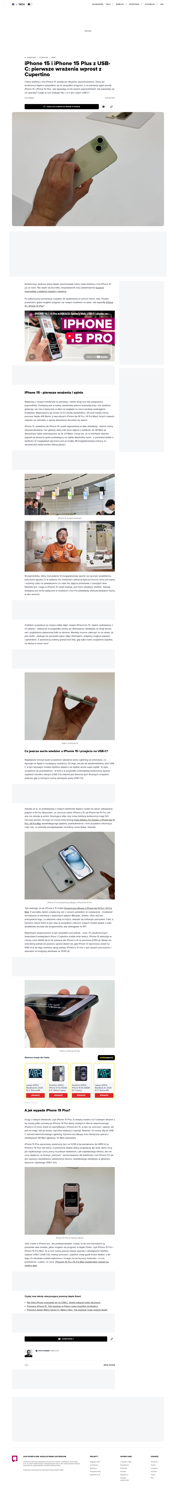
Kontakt (123, 1471)
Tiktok (153, 1475)
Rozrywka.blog (95, 1471)
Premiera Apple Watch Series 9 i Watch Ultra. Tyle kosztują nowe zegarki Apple (67, 1310)
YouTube (154, 1471)
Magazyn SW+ (95, 1462)
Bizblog (120, 4)
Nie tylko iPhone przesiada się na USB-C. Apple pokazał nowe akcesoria (63, 1302)
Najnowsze (97, 4)
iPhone (112, 1365)
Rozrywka (134, 4)
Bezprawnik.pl (95, 1475)
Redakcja (123, 1468)
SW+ (162, 4)
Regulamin (124, 1475)
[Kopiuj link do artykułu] (111, 106)
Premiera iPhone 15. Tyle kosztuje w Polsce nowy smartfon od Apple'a (62, 1306)
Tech (108, 4)
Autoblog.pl (94, 1465)
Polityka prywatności (124, 1479)
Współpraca (124, 1465)
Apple (106, 1365)
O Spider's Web (125, 1462)
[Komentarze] (103, 106)
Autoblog (150, 4)
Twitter (153, 1465)
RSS (152, 1478)
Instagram (154, 1468)
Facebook (154, 1462)
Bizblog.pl (93, 1468)
